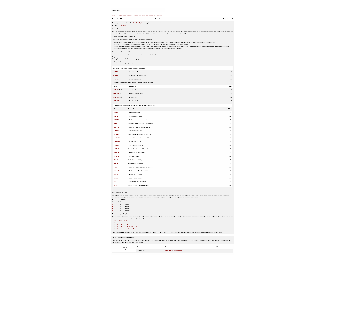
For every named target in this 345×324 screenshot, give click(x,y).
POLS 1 (116, 167)
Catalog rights (138, 23)
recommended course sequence (175, 54)
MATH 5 (116, 152)
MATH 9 (116, 156)
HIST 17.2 (117, 141)
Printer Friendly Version (118, 15)
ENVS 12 (116, 127)
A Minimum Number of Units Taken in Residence (128, 227)
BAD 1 (116, 112)
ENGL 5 (116, 123)
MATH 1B (116, 93)
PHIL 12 (116, 163)
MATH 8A (116, 97)
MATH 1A (116, 90)
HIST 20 (116, 145)
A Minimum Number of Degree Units (124, 225)
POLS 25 (116, 170)
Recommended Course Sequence (152, 15)
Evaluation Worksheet (134, 15)
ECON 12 (116, 120)
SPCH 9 (116, 185)
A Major (116, 222)
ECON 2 (115, 75)
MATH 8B (116, 101)
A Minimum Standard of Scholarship (124, 229)
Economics (115, 205)
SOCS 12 (116, 181)
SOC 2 (116, 178)
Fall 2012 (123, 26)
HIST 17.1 (117, 138)
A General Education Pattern (122, 220)
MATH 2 (116, 149)
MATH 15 (116, 79)
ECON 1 (115, 71)
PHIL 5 (116, 160)
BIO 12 (116, 116)
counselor (156, 23)
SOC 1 (116, 174)
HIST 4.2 (116, 134)
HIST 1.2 (116, 130)
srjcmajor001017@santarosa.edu (173, 250)
